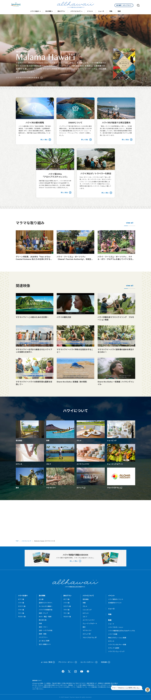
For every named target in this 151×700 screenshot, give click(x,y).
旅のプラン (61, 11)
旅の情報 (48, 11)
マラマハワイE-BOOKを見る (27, 77)
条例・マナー (43, 627)
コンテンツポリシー (87, 662)
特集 (110, 11)
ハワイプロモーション (115, 627)
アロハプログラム (89, 638)
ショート (111, 624)
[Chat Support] (147, 689)
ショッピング (87, 610)
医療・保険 (42, 634)
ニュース (101, 11)
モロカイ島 (22, 617)
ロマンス (86, 613)
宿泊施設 (86, 599)
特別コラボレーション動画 (117, 638)
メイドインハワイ (89, 620)
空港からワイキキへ (45, 603)
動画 (119, 11)
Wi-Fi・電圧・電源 (45, 617)
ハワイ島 (21, 603)
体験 (84, 603)
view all (129, 223)
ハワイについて (75, 11)
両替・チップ (43, 613)
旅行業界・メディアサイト (124, 5)
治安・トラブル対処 (45, 630)
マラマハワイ (87, 630)
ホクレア (86, 634)
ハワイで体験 (112, 634)
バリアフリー (43, 637)
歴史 (84, 627)
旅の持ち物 (42, 620)
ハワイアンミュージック (116, 651)
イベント (90, 11)
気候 (40, 623)
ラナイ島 (21, 613)
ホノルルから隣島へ (45, 606)
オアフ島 (21, 599)
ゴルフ (85, 617)
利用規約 (104, 662)
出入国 (41, 599)
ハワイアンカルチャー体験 (117, 645)
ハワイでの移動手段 (45, 610)
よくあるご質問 (44, 641)
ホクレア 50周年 (113, 648)
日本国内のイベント (115, 603)
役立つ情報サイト (45, 644)
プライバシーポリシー (66, 662)
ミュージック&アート (90, 623)
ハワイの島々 (34, 11)
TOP (17, 541)
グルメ (85, 606)
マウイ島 (21, 610)
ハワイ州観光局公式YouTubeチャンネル (121, 631)
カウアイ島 (21, 606)
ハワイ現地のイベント (115, 599)
